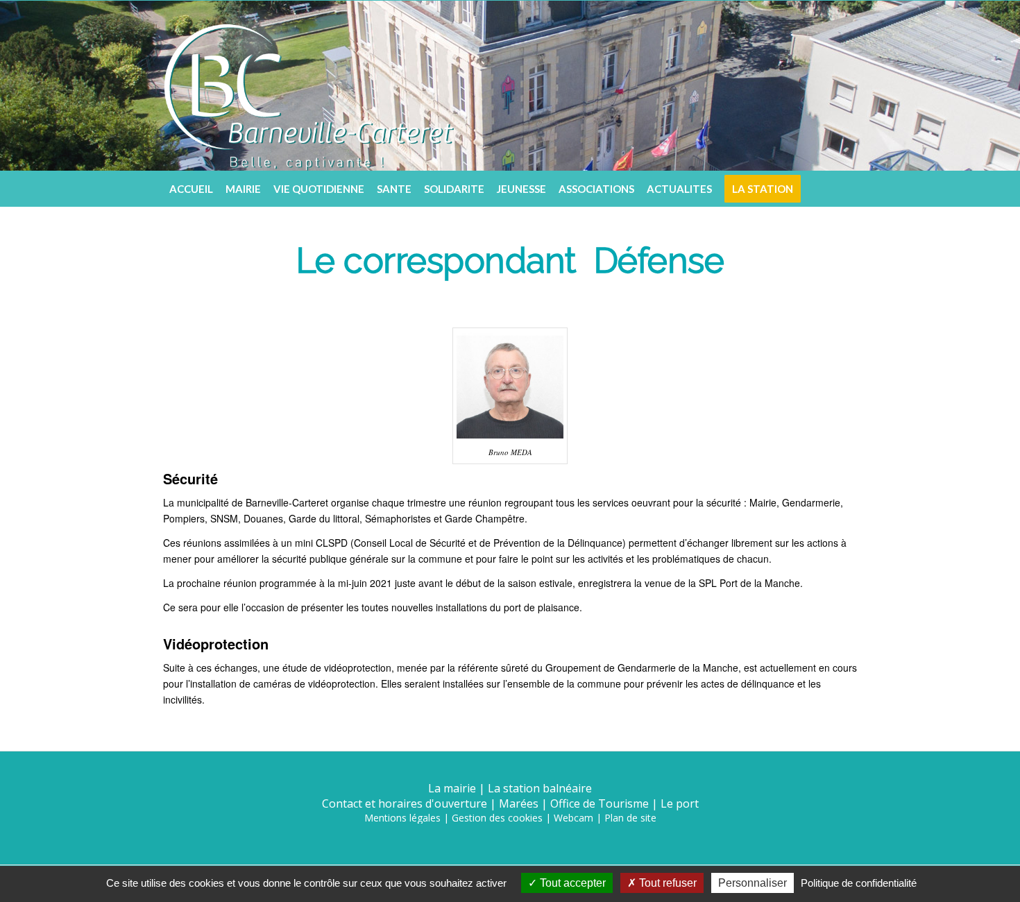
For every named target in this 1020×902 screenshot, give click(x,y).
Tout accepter (571, 883)
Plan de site (630, 817)
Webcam (573, 817)
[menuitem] (191, 188)
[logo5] (308, 86)
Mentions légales (402, 817)
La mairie (452, 788)
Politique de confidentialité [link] (859, 883)
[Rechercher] (846, 188)
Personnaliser (752, 883)
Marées (518, 803)
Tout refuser (666, 883)
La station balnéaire (540, 788)
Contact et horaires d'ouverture (404, 803)
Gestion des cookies (497, 817)
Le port (680, 803)
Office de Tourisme (599, 803)
